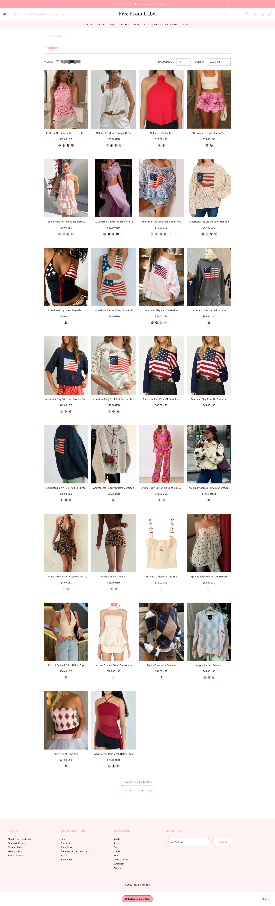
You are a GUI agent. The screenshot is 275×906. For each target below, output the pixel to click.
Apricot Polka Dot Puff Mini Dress (209, 576)
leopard (68, 589)
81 (143, 790)
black (159, 145)
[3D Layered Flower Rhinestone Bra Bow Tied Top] (113, 188)
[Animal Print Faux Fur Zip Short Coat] (209, 454)
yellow (64, 234)
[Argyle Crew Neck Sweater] (161, 632)
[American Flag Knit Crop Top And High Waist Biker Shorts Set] (113, 277)
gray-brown (213, 677)
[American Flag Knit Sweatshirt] (161, 277)
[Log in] (255, 14)
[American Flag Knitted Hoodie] (209, 277)
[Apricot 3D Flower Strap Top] (161, 543)
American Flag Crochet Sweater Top (161, 221)
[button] (58, 62)
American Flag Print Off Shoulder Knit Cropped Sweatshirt (209, 399)
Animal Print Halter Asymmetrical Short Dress (65, 577)
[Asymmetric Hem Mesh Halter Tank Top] (113, 720)
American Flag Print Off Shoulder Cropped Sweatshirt (161, 399)
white (72, 234)
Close (229, 4)
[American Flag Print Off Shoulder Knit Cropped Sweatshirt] (209, 365)
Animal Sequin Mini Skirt (113, 576)
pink (68, 234)
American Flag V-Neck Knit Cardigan (66, 487)
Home (47, 36)
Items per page (165, 61)
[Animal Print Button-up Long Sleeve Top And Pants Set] (161, 454)
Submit (223, 842)
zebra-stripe (64, 589)
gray (156, 322)
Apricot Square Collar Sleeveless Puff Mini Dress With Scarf (113, 665)
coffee (111, 589)
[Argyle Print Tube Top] (66, 720)
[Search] (235, 14)
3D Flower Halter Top (161, 133)
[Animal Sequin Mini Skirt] (113, 543)
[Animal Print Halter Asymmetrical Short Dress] (66, 543)
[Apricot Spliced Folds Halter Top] (66, 632)
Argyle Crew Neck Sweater (161, 665)
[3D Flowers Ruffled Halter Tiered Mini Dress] (66, 188)
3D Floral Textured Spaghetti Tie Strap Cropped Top (113, 133)
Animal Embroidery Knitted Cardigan (113, 487)
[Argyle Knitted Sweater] (209, 632)
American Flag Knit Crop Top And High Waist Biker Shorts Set (113, 310)
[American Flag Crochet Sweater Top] (161, 188)
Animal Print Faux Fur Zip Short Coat (209, 487)
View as (48, 61)
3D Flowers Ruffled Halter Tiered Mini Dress (66, 222)
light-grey (152, 322)
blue (209, 677)
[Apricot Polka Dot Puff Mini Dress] (209, 543)
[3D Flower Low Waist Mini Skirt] (209, 99)
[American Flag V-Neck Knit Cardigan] (66, 454)
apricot (161, 589)
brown (202, 234)
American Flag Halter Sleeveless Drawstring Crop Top (66, 310)
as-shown (161, 677)
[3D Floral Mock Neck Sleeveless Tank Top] (66, 99)
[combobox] (232, 14)
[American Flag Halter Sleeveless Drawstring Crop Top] (66, 277)
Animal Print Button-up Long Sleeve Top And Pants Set (161, 488)
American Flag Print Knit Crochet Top (65, 399)
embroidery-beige (113, 500)
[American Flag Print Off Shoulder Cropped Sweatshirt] (161, 365)
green (59, 234)
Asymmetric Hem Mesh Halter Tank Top (113, 754)
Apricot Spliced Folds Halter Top (66, 665)
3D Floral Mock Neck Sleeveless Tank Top (66, 133)
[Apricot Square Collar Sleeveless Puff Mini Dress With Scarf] (113, 632)
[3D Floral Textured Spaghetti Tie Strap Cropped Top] (113, 99)
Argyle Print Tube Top (66, 754)
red (163, 145)
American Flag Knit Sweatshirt (161, 310)
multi (66, 766)
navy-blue (70, 411)
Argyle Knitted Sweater (209, 665)
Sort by (199, 61)
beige (215, 234)
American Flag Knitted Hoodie (209, 310)
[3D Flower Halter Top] (161, 99)
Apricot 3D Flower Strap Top (161, 576)
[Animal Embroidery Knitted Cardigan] (113, 454)
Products (60, 36)
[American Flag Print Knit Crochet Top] (66, 365)
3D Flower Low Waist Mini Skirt (209, 133)
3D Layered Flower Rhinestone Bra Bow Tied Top (113, 222)
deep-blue (66, 322)
